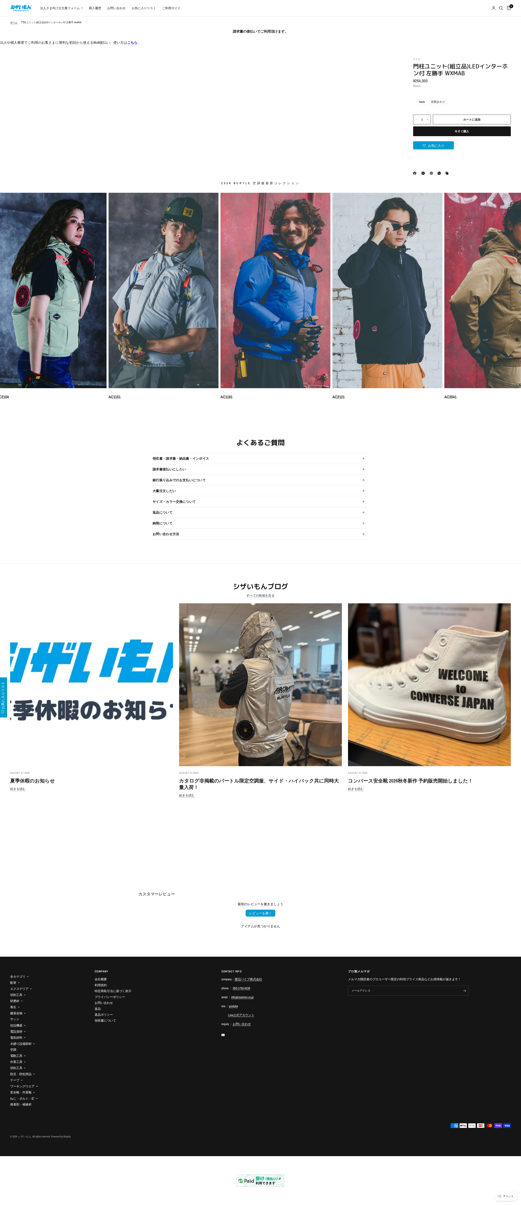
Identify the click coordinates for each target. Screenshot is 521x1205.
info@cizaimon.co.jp (242, 997)
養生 (13, 1007)
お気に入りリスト (144, 8)
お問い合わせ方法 (166, 534)
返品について (163, 512)
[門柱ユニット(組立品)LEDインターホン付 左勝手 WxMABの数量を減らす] (416, 119)
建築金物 (16, 1013)
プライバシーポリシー (110, 997)
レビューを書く (260, 913)
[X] (423, 173)
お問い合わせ (116, 8)
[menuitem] (61, 8)
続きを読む (18, 789)
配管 (13, 982)
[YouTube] (225, 1035)
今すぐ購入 (462, 131)
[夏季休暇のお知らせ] (91, 684)
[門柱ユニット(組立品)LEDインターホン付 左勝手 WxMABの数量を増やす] (428, 119)
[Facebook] (415, 173)
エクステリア (19, 989)
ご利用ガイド (171, 8)
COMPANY (101, 971)
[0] (508, 8)
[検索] (501, 8)
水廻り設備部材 (21, 1044)
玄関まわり (438, 102)
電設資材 (16, 1031)
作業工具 (16, 1062)
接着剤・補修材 (21, 1104)
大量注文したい (164, 491)
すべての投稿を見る (260, 595)
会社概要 (101, 979)
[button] (433, 145)
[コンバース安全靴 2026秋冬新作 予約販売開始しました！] (429, 684)
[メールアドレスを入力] (465, 991)
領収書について (105, 1020)
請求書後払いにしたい (169, 469)
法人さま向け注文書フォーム (60, 8)
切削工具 (16, 995)
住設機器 (16, 1025)
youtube (233, 1006)
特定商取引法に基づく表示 (113, 991)
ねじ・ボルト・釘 (22, 1098)
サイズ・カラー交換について (174, 501)
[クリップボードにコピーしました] (447, 173)
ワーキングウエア (22, 1086)
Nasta (422, 102)
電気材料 (16, 1037)
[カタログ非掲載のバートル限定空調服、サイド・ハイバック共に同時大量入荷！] (260, 684)
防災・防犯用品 (21, 1074)
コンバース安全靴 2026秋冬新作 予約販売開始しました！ (410, 780)
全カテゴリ (17, 976)
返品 (98, 1009)
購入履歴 (95, 8)
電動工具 (16, 1056)
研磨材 (14, 1001)
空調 (13, 1049)
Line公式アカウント (241, 1015)
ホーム (14, 22)
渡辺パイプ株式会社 (248, 979)
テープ (14, 1080)
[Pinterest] (432, 173)
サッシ (14, 1019)
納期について (163, 523)
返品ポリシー (104, 1014)
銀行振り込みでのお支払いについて (179, 480)
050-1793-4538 (241, 988)
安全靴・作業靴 (21, 1092)
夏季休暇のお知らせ (32, 780)
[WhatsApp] (440, 173)
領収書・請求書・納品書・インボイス (181, 458)
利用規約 (101, 985)
